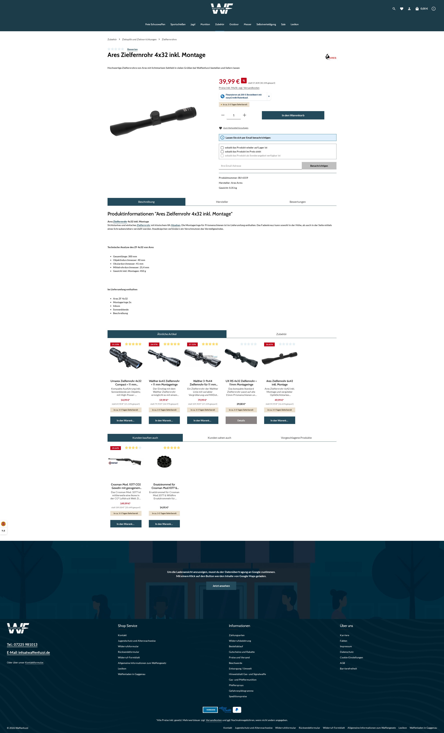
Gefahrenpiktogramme (241, 690)
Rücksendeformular (128, 651)
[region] (152, 122)
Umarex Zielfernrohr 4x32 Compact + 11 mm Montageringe (125, 382)
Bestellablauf (236, 646)
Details (241, 420)
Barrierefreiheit (348, 668)
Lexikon (122, 668)
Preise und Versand (239, 657)
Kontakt (122, 635)
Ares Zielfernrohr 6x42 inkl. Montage (279, 382)
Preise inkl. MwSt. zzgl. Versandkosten (239, 87)
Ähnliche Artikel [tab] (167, 334)
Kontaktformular (34, 662)
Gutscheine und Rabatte (242, 651)
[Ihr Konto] (409, 8)
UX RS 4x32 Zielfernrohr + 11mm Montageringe (241, 382)
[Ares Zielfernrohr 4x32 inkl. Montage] (153, 122)
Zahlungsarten (237, 635)
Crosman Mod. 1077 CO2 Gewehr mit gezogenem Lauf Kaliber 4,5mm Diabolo (126, 486)
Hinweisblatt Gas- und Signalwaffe (247, 674)
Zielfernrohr (120, 221)
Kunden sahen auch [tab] (219, 437)
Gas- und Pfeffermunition (243, 679)
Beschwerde (235, 662)
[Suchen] (394, 8)
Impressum (346, 646)
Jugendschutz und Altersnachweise (137, 640)
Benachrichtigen (319, 165)
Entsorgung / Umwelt (240, 668)
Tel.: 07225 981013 (22, 644)
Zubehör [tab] (281, 334)
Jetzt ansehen (221, 585)
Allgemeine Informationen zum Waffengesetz (142, 662)
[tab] (146, 202)
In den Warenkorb (293, 115)
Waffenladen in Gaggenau (131, 674)
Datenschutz (346, 651)
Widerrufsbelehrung (240, 640)
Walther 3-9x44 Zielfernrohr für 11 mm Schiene (203, 382)
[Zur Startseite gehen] (222, 8)
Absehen (175, 225)
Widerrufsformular (128, 646)
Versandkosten (214, 720)
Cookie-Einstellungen (351, 657)
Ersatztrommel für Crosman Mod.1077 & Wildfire (164, 486)
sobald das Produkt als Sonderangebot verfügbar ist (252, 155)
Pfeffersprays (236, 685)
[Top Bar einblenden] (433, 8)
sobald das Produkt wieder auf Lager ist (246, 147)
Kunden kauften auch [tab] (145, 437)
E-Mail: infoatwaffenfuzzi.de (28, 652)
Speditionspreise (238, 696)
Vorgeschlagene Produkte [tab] (296, 437)
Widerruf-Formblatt (129, 657)
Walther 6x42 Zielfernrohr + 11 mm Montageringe (164, 382)
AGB (342, 662)
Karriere (344, 635)
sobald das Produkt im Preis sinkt (243, 151)
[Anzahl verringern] (223, 115)
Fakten (343, 640)
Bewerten (132, 49)
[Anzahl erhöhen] (245, 115)
